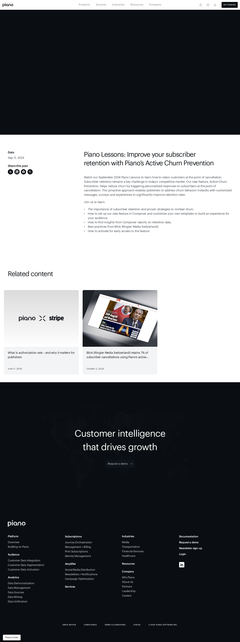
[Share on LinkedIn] (17, 171)
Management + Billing (78, 547)
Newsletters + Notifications (81, 574)
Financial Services (133, 551)
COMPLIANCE (90, 625)
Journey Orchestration (78, 542)
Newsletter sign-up (190, 548)
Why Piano (128, 577)
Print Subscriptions (76, 551)
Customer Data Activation (23, 569)
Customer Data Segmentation (26, 565)
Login (182, 554)
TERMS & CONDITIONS (115, 625)
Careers (126, 595)
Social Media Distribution (80, 570)
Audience (13, 554)
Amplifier (70, 564)
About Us (127, 582)
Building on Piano (18, 547)
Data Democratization (21, 583)
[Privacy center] (200, 4)
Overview (13, 542)
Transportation (131, 547)
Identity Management (78, 556)
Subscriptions (73, 536)
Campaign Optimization (79, 579)
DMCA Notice (69, 625)
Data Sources (16, 592)
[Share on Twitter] (10, 171)
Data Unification (17, 601)
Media (125, 542)
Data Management (19, 588)
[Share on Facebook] (23, 171)
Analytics (13, 577)
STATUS (136, 625)
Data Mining (15, 597)
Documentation (188, 536)
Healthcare (128, 556)
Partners (127, 586)
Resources (128, 564)
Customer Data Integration (24, 560)
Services (70, 586)
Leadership (128, 591)
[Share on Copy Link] (30, 171)
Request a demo (189, 542)
